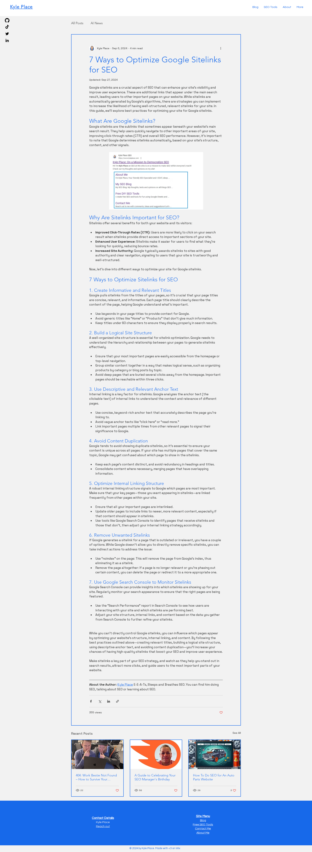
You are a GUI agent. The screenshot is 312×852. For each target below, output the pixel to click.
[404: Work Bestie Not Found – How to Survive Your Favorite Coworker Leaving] (97, 754)
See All (237, 732)
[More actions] (220, 48)
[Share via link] (117, 701)
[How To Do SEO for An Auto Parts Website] (214, 754)
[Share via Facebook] (91, 701)
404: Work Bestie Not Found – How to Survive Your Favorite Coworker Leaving (96, 777)
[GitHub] (7, 20)
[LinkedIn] (7, 40)
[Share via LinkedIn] (108, 701)
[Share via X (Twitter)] (99, 701)
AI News (97, 23)
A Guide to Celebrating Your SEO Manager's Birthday (155, 777)
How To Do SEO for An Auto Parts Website (213, 777)
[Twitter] (7, 33)
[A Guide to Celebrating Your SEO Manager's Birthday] (156, 754)
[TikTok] (7, 27)
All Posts (77, 23)
